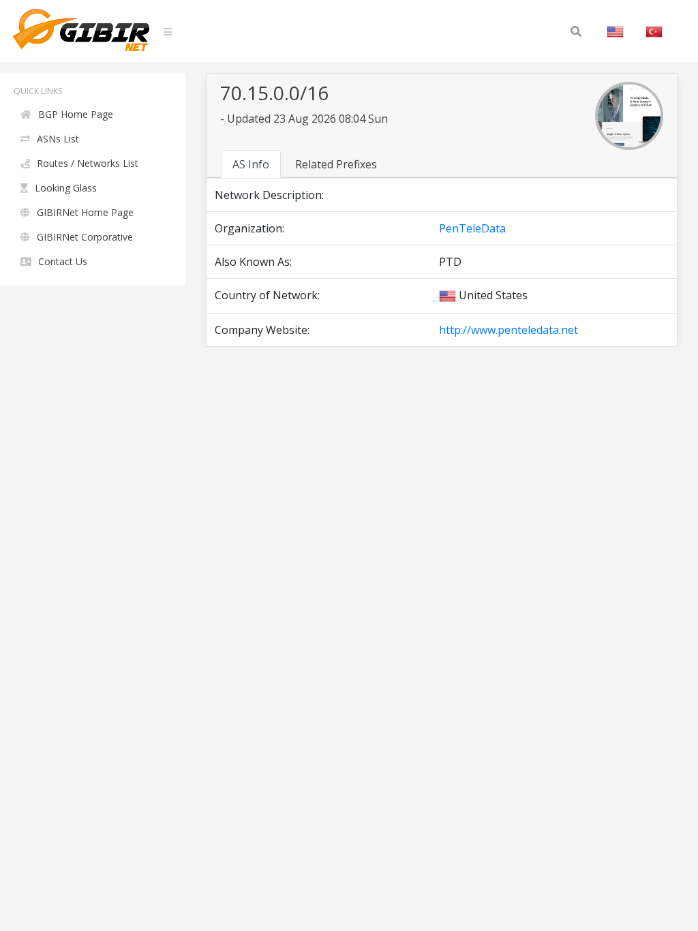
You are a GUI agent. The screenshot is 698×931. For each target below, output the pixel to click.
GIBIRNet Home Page (85, 212)
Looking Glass (66, 187)
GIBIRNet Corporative (85, 236)
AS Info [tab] (250, 164)
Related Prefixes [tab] (336, 164)
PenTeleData (472, 228)
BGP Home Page (75, 114)
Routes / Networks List (87, 163)
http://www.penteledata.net (508, 329)
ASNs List (58, 138)
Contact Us (62, 261)
